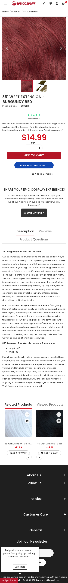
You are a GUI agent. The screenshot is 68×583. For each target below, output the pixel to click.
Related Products (18, 404)
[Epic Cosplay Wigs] (24, 3)
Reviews (45, 231)
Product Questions (34, 239)
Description (25, 231)
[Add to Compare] (27, 421)
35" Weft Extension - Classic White (21, 443)
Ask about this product (35, 165)
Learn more (20, 567)
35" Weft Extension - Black (49, 443)
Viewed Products (50, 404)
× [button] (37, 544)
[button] (23, 580)
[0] (63, 4)
